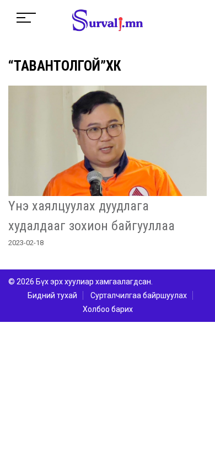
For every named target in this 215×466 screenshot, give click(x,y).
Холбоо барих (108, 309)
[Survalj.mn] (107, 21)
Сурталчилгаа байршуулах (138, 295)
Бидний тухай (52, 295)
